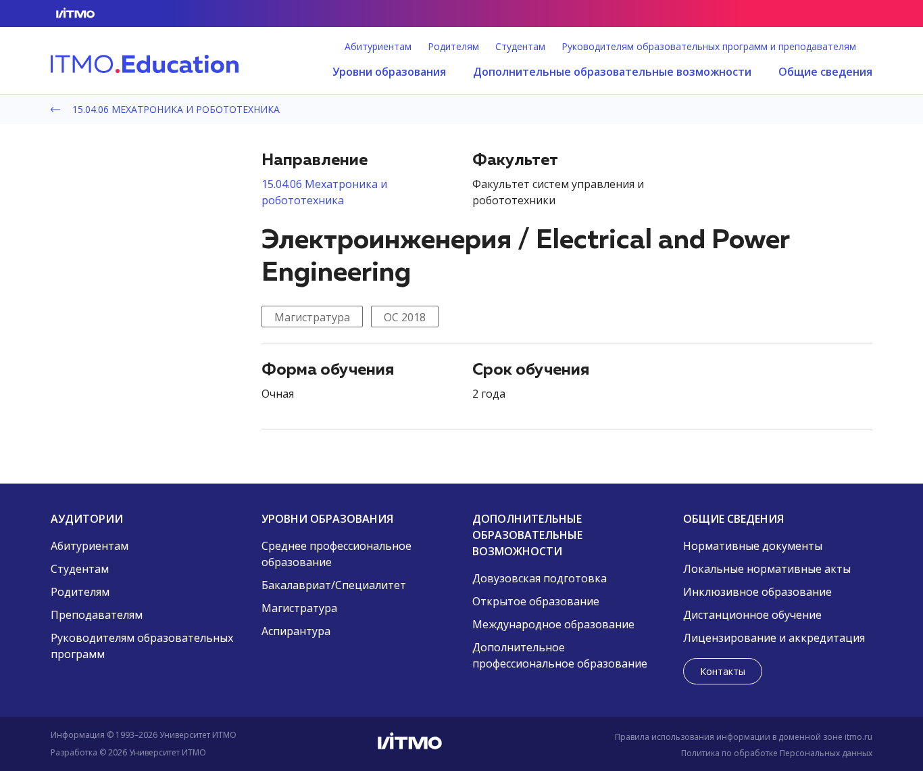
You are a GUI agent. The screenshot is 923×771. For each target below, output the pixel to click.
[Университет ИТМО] (461, 744)
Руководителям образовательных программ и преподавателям (709, 47)
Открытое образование (535, 601)
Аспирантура (295, 631)
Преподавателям (97, 614)
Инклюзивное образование (757, 591)
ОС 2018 (405, 317)
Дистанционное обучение (752, 614)
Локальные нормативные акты (767, 568)
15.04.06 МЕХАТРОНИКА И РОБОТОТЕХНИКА (175, 109)
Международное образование (553, 624)
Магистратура (312, 317)
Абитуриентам (378, 47)
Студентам (520, 47)
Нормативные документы (752, 545)
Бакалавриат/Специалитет (333, 585)
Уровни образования (389, 71)
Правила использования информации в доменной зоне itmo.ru (743, 737)
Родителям (453, 47)
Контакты (722, 671)
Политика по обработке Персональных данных (776, 753)
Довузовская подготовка (539, 578)
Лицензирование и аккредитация (774, 637)
